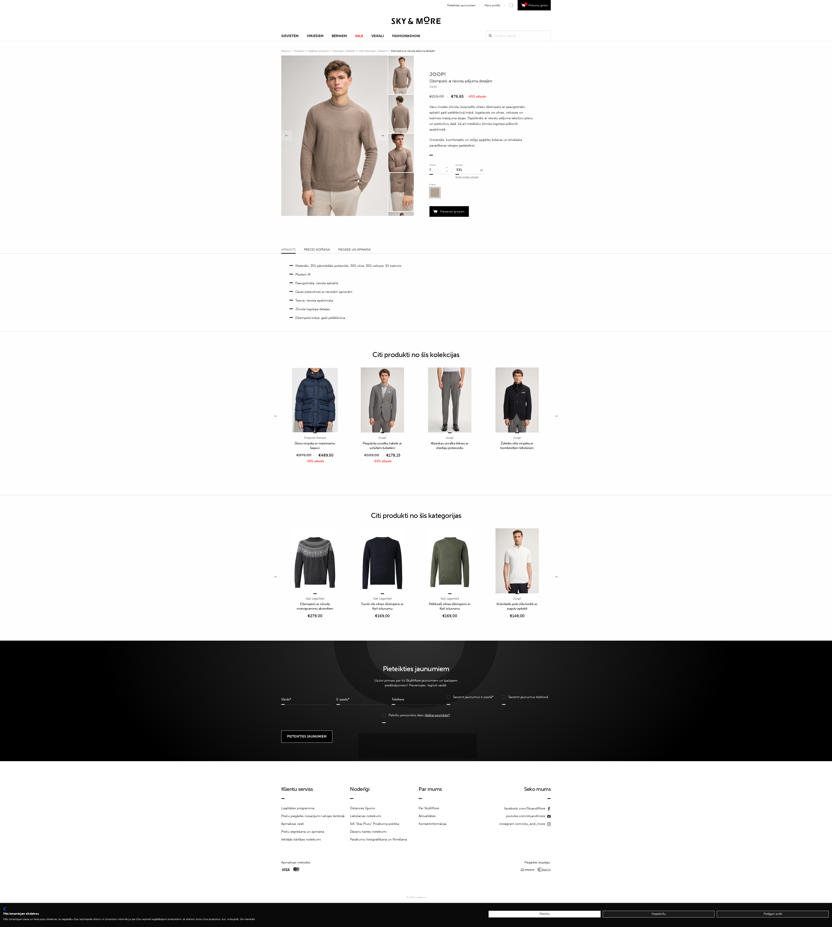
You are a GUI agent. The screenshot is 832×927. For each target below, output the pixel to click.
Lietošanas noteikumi (365, 816)
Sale (359, 36)
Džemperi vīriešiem (343, 50)
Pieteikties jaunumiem (461, 5)
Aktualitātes (427, 816)
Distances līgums (362, 808)
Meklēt (490, 35)
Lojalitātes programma (297, 808)
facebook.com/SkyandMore (525, 808)
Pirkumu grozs (536, 5)
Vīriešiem (315, 36)
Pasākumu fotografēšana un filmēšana (378, 839)
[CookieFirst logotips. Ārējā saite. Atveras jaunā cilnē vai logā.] (4, 909)
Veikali (377, 36)
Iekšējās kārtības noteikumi (301, 839)
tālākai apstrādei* (437, 715)
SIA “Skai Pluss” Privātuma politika (374, 824)
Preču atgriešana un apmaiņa (302, 832)
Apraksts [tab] (288, 249)
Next (382, 135)
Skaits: (433, 165)
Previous (286, 135)
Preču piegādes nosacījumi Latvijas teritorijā (312, 816)
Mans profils (492, 5)
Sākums (285, 50)
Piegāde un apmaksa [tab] (354, 249)
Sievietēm (290, 36)
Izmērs (459, 165)
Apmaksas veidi (292, 824)
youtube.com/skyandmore (526, 816)
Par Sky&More (429, 808)
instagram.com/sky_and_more (522, 824)
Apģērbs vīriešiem (318, 50)
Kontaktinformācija (432, 824)
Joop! (437, 74)
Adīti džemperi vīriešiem (373, 50)
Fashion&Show (406, 36)
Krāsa (432, 184)
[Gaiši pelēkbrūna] (434, 192)
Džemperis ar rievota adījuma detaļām (413, 50)
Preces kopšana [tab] (317, 249)
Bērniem (339, 36)
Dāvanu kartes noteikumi (368, 832)
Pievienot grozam (452, 211)
